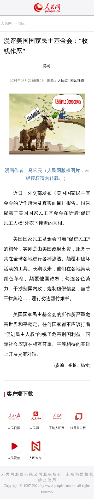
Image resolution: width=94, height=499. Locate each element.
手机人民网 (56, 428)
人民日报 (14, 428)
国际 (21, 23)
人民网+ (35, 428)
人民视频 (14, 458)
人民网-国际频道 (70, 81)
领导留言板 (78, 428)
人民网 (6, 23)
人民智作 (35, 458)
